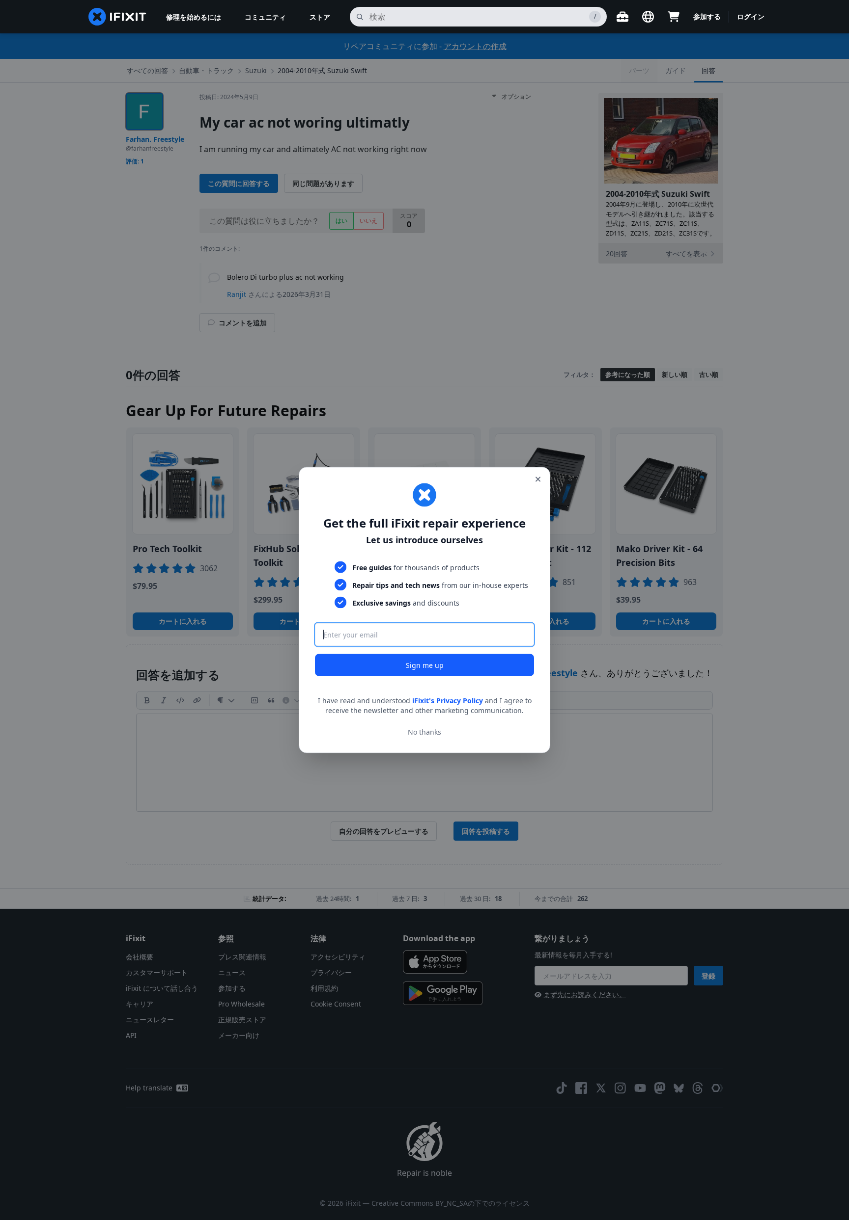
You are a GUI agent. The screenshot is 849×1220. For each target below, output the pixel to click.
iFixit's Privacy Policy (447, 700)
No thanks (424, 731)
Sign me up (425, 665)
